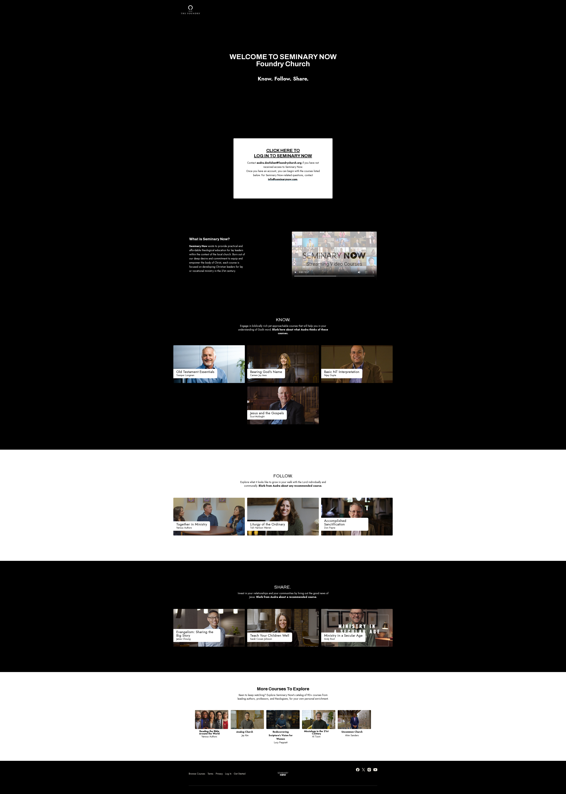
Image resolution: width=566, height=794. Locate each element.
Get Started (239, 773)
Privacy (219, 773)
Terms (210, 773)
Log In (228, 773)
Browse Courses (197, 773)
